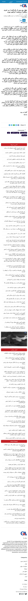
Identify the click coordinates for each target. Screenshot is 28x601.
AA (24, 20)
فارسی (11, 1)
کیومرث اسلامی (15, 132)
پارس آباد (24, 135)
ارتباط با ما (24, 584)
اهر (8, 132)
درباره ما (25, 586)
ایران (26, 576)
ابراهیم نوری (23, 132)
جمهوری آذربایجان (23, 574)
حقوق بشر (25, 571)
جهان (26, 563)
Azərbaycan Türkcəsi (21, 1)
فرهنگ (25, 569)
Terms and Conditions (21, 591)
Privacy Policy (23, 589)
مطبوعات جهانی (23, 566)
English (4, 1)
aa (21, 20)
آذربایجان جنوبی (23, 561)
